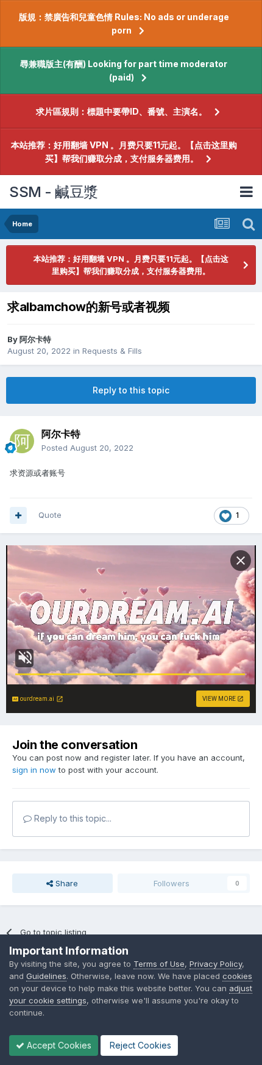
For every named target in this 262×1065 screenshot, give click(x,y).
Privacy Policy (215, 964)
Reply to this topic (131, 390)
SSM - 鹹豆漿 (53, 192)
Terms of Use (159, 964)
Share (65, 883)
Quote (50, 515)
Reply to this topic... (72, 818)
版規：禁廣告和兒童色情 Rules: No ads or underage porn (124, 23)
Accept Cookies (57, 1045)
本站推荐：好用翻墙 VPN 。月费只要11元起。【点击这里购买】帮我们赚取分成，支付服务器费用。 (124, 151)
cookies (237, 976)
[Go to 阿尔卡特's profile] (22, 441)
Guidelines (46, 976)
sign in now (34, 770)
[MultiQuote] (18, 515)
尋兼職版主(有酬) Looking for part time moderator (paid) (123, 70)
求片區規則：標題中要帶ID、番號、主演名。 (121, 111)
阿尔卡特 (35, 339)
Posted (87, 448)
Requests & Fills (112, 351)
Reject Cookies (139, 1045)
